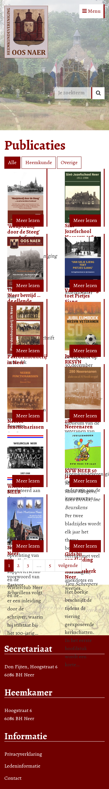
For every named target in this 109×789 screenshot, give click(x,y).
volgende (68, 565)
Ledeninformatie (22, 765)
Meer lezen (28, 220)
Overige (69, 162)
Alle (12, 162)
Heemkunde (38, 162)
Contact (13, 778)
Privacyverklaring (23, 754)
